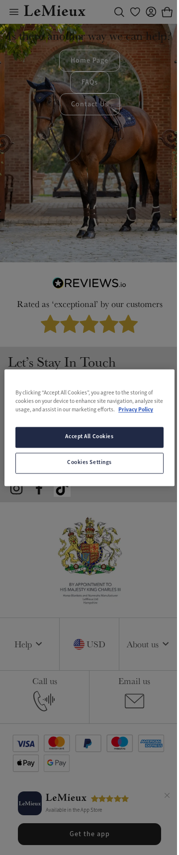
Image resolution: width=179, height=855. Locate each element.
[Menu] (14, 12)
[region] (89, 427)
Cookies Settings (89, 462)
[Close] (167, 796)
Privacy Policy (135, 410)
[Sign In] (151, 12)
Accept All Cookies (89, 437)
